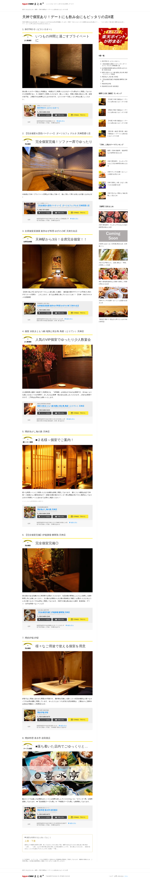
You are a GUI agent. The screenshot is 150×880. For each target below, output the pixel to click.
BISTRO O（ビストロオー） (111, 61)
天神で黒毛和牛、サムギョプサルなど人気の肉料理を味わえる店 (117, 163)
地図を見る (61, 121)
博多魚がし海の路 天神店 (110, 77)
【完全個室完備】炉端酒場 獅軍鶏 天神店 (45, 535)
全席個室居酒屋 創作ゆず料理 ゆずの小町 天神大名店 (51, 231)
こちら (126, 876)
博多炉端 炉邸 (106, 84)
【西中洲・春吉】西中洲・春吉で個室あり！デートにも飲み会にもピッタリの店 (117, 134)
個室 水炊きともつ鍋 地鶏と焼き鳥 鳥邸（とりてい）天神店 (115, 73)
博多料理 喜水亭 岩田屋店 (110, 86)
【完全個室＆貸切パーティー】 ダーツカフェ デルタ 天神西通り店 (114, 64)
